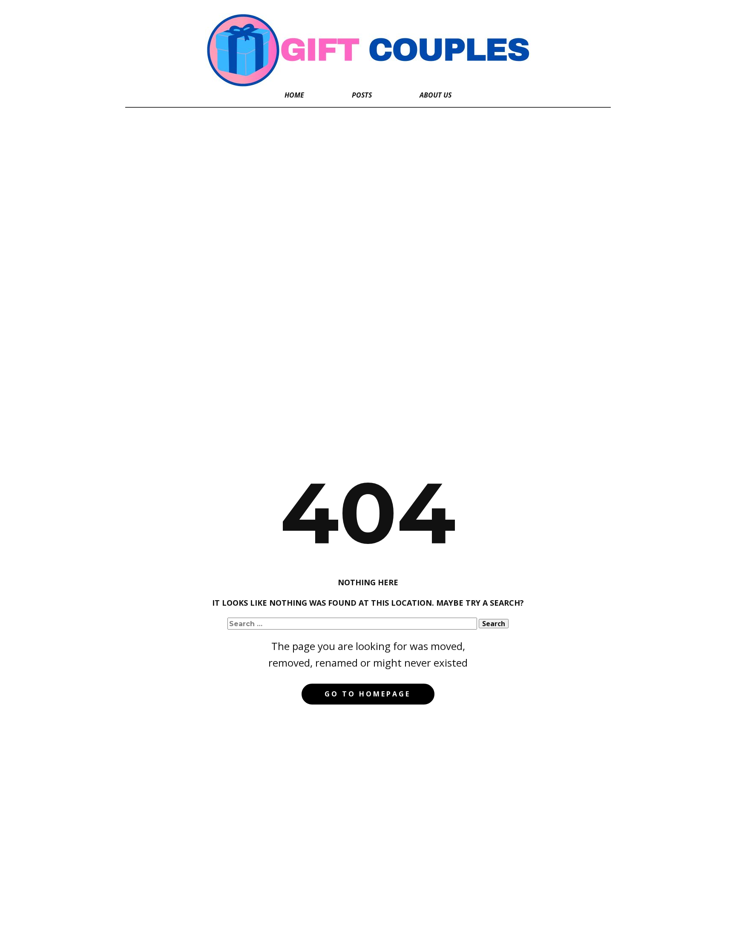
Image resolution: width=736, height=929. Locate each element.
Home (294, 95)
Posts (362, 95)
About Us (435, 95)
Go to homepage (368, 694)
